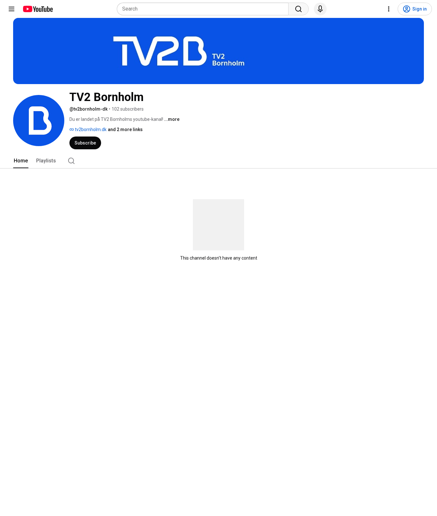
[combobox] (204, 9)
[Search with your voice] (320, 9)
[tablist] (218, 160)
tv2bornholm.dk (90, 129)
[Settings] (389, 9)
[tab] (20, 160)
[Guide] (11, 9)
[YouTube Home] (37, 9)
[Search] (298, 9)
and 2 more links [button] (125, 129)
